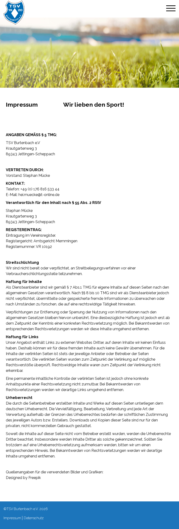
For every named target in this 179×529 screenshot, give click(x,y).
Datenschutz (34, 518)
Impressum (12, 518)
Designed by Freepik (23, 477)
